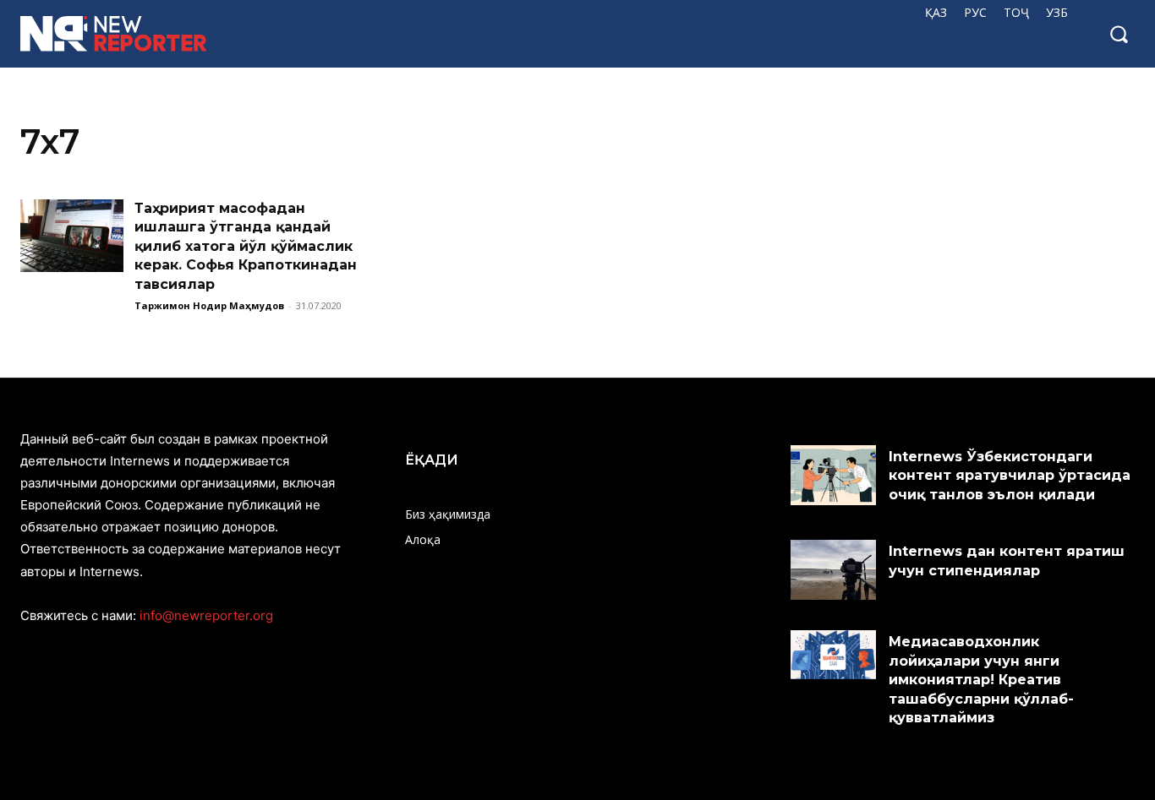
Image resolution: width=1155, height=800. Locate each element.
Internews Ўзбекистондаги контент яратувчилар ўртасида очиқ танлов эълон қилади (1009, 476)
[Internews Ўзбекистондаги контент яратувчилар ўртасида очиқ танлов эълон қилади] (834, 475)
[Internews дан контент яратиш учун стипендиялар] (834, 570)
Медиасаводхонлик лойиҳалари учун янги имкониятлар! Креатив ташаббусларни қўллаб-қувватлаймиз (981, 680)
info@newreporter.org (206, 615)
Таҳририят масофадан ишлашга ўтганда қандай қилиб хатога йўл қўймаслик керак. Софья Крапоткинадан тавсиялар (245, 246)
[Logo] (120, 34)
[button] (1119, 34)
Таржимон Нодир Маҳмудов (209, 305)
